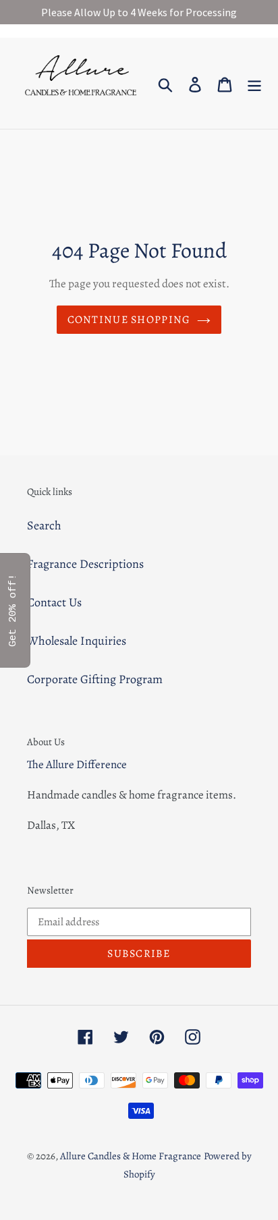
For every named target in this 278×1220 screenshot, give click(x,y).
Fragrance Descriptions (85, 564)
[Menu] (254, 83)
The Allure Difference (77, 764)
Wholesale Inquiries (76, 641)
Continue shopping (129, 319)
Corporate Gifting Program (95, 679)
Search (44, 525)
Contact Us (54, 602)
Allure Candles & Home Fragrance (130, 1156)
